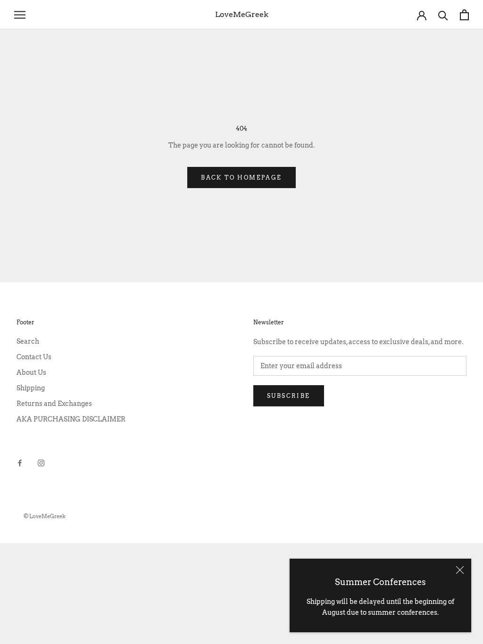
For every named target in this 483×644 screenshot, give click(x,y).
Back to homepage (241, 177)
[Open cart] (464, 14)
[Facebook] (20, 462)
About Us (31, 372)
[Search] (443, 15)
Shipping (31, 388)
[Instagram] (41, 462)
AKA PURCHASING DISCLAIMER (71, 419)
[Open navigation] (19, 15)
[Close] (460, 570)
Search (28, 341)
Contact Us (34, 357)
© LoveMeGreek (45, 516)
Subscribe (288, 395)
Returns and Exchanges (54, 403)
